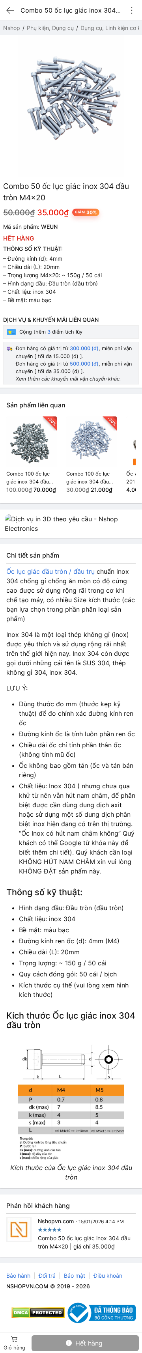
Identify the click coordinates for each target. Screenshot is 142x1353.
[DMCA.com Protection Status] (38, 1312)
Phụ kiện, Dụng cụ (50, 27)
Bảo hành (18, 1275)
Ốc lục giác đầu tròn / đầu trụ (50, 571)
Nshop (11, 27)
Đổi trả (47, 1275)
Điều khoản (107, 1275)
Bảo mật (74, 1275)
